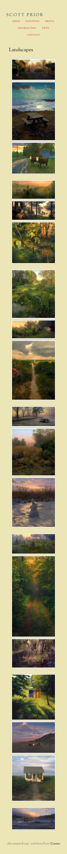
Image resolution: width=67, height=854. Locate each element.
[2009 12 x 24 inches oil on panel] (33, 818)
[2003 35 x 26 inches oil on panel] (33, 370)
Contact (33, 35)
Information (27, 28)
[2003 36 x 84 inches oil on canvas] (33, 210)
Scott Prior (25, 15)
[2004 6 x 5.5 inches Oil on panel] (33, 502)
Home (16, 21)
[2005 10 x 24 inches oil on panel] (33, 329)
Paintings (33, 21)
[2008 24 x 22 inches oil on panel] (33, 294)
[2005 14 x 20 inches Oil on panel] (33, 158)
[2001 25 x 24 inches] (33, 697)
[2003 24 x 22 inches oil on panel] (33, 452)
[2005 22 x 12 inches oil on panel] (33, 596)
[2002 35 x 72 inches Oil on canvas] (33, 70)
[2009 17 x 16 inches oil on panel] (33, 778)
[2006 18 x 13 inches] (33, 111)
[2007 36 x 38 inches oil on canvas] (33, 243)
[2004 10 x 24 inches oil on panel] (33, 416)
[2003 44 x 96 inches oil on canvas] (33, 543)
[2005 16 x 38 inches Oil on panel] (33, 190)
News (45, 28)
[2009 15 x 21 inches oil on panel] (33, 737)
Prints (49, 21)
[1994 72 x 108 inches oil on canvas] (33, 653)
